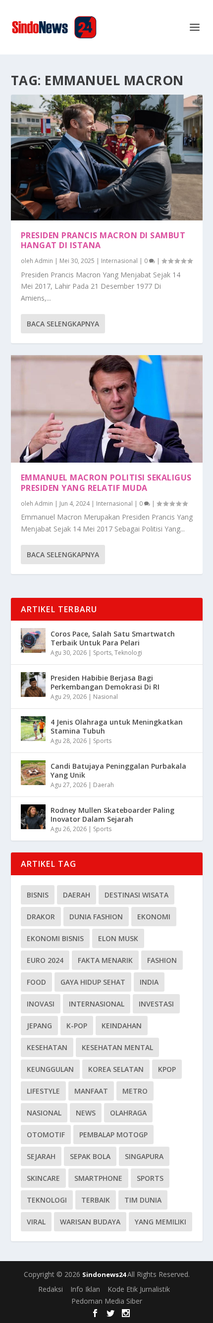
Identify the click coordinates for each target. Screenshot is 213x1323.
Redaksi (50, 1289)
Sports (102, 652)
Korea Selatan (116, 1069)
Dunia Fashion (96, 916)
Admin (44, 261)
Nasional (105, 696)
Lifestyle (43, 1091)
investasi (156, 1003)
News (86, 1112)
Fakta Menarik (105, 960)
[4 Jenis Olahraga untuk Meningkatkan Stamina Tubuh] (33, 728)
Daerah (103, 785)
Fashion (162, 960)
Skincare (43, 1178)
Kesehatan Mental (117, 1047)
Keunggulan (50, 1069)
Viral (36, 1221)
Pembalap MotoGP (113, 1134)
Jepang (39, 1025)
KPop (167, 1069)
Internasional (119, 261)
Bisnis (38, 895)
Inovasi (40, 1003)
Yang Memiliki (160, 1221)
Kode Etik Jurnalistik (138, 1289)
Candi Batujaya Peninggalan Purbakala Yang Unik (118, 770)
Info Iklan (85, 1289)
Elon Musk (118, 938)
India (149, 982)
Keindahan (122, 1025)
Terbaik (95, 1200)
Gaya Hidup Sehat (92, 982)
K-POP (76, 1025)
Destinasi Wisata (136, 895)
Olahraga (128, 1112)
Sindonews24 (104, 1274)
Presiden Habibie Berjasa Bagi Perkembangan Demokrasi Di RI (105, 682)
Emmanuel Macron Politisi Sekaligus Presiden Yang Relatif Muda (106, 482)
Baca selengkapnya (63, 323)
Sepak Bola (90, 1156)
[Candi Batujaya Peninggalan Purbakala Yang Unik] (33, 772)
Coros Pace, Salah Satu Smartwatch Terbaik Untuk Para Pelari (113, 638)
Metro (135, 1091)
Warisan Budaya (90, 1221)
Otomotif (46, 1134)
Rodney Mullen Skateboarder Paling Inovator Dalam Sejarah (112, 814)
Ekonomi (153, 916)
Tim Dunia (142, 1200)
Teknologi (128, 652)
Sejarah (41, 1156)
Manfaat (91, 1091)
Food (36, 982)
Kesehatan (47, 1047)
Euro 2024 (45, 960)
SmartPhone (98, 1178)
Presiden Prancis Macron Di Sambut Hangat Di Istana (103, 240)
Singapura (144, 1156)
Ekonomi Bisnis (55, 938)
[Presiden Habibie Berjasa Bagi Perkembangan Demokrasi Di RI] (33, 684)
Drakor (41, 916)
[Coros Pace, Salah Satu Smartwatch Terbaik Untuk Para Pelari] (33, 640)
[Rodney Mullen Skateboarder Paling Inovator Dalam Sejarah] (33, 816)
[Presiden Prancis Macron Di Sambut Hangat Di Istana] (107, 157)
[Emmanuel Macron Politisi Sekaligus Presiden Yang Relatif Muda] (107, 409)
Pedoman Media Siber (106, 1301)
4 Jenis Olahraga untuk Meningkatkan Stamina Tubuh (117, 726)
